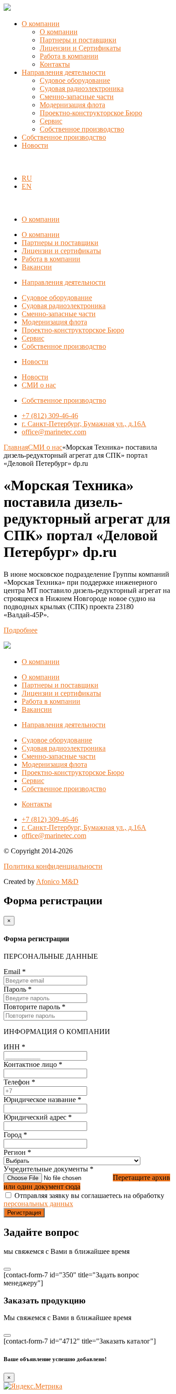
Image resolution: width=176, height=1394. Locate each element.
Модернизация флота (72, 105)
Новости (35, 145)
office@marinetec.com (54, 432)
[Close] (7, 1269)
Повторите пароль (34, 1007)
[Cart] (9, 163)
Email (15, 971)
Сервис (51, 121)
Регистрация (24, 1212)
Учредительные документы (48, 1169)
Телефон (19, 1082)
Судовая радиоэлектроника (82, 88)
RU (27, 178)
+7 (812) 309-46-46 (50, 415)
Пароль (18, 989)
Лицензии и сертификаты (61, 251)
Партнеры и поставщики (78, 40)
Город (15, 1135)
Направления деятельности (64, 72)
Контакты (55, 64)
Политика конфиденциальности (53, 866)
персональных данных (38, 1203)
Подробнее (20, 630)
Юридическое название (42, 1099)
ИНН (14, 1047)
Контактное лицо (33, 1064)
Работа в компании (69, 56)
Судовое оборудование (75, 80)
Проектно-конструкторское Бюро (91, 113)
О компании (41, 23)
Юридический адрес (38, 1117)
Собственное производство (82, 129)
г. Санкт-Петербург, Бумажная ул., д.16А (84, 424)
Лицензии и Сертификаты (80, 48)
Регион (17, 1152)
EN (27, 186)
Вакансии (37, 267)
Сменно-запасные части (77, 96)
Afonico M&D (57, 881)
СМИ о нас (39, 385)
